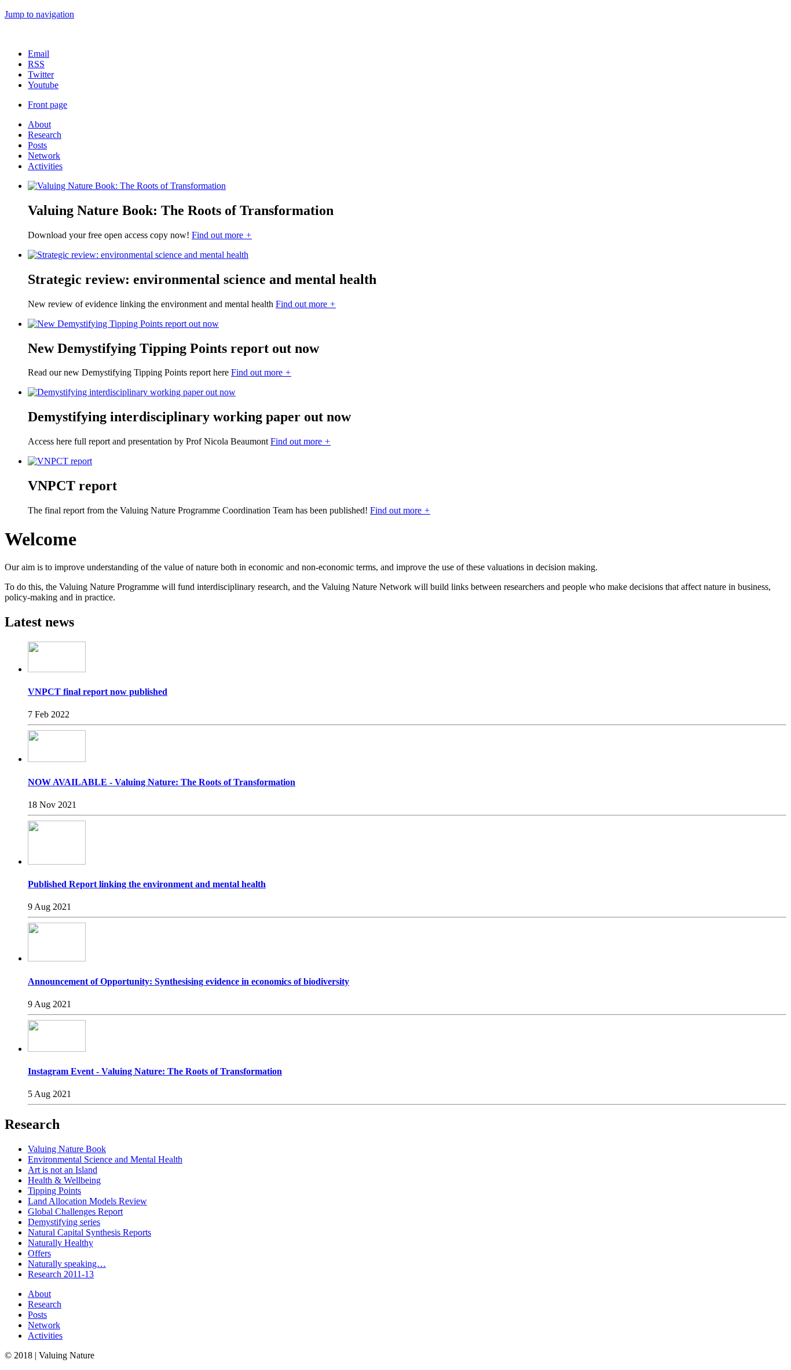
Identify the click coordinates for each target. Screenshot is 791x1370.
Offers (39, 1253)
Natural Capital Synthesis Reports (89, 1232)
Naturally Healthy (60, 1243)
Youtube (43, 85)
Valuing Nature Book (67, 1149)
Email (38, 54)
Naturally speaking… (67, 1264)
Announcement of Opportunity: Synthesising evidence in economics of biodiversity (188, 981)
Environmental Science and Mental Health (105, 1159)
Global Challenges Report (75, 1211)
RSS (36, 64)
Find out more (222, 235)
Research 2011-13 (61, 1274)
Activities (45, 166)
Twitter (41, 74)
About (39, 124)
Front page (47, 105)
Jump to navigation (39, 14)
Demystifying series (64, 1222)
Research (44, 135)
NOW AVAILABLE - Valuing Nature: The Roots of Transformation (161, 782)
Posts (37, 145)
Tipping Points (54, 1191)
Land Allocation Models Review (87, 1201)
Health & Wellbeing (64, 1180)
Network (44, 156)
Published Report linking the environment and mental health (147, 884)
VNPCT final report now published (97, 692)
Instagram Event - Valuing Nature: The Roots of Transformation (155, 1071)
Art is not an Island (62, 1170)
